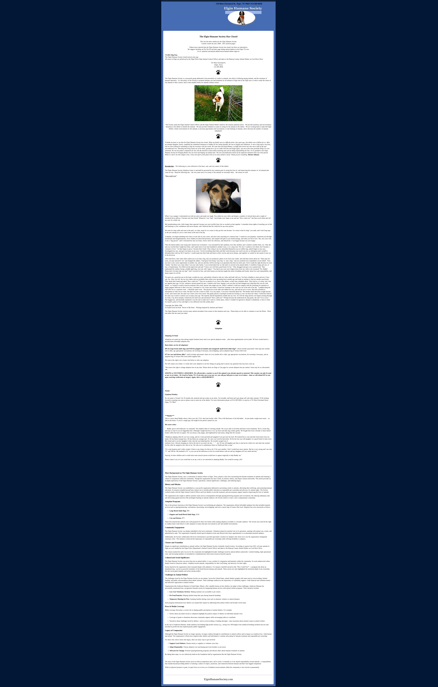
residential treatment (199, 144)
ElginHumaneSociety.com (187, 7)
